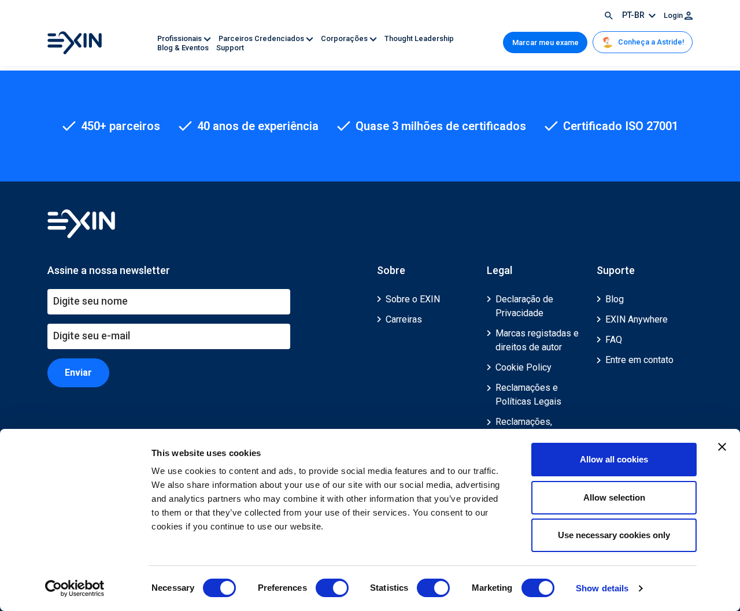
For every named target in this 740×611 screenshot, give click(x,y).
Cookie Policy (523, 367)
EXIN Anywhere (636, 319)
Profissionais (180, 38)
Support (230, 47)
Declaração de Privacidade (524, 306)
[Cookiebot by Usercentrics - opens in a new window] (74, 588)
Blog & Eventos (183, 47)
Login (674, 15)
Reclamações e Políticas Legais (528, 394)
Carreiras (404, 319)
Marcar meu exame (545, 42)
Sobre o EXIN (413, 299)
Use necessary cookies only (614, 535)
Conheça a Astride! (650, 42)
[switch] (332, 588)
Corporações (345, 38)
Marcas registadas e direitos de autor (537, 340)
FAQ (613, 339)
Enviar (78, 372)
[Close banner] (722, 447)
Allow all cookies (614, 459)
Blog (614, 299)
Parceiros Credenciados (262, 38)
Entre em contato (639, 359)
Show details (602, 588)
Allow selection (614, 497)
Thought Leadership (419, 38)
